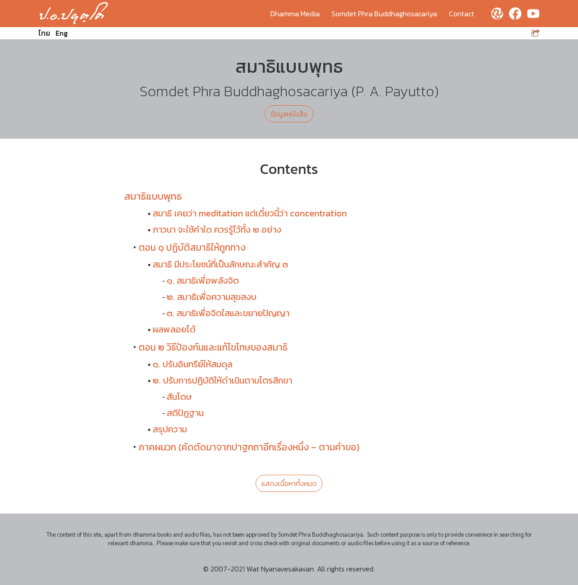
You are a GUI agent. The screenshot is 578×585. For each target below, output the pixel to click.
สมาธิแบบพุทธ (153, 196)
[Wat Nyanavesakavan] (73, 13)
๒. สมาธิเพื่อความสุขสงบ (211, 297)
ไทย (44, 33)
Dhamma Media (295, 13)
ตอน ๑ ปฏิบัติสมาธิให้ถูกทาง (192, 247)
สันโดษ (179, 396)
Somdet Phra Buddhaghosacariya (384, 13)
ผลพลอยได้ (174, 329)
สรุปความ (170, 429)
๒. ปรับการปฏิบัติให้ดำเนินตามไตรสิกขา (222, 380)
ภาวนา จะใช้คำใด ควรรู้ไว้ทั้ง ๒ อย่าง (217, 229)
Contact (461, 13)
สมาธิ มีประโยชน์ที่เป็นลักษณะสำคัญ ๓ (220, 264)
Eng (62, 33)
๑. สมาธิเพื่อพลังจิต (203, 280)
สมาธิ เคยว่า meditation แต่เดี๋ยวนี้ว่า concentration (250, 213)
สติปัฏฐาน (185, 413)
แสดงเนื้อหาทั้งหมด (289, 483)
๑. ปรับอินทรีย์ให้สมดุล (193, 364)
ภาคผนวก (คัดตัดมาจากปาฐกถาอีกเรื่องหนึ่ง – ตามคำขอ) (249, 447)
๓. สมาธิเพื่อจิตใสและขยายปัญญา (228, 313)
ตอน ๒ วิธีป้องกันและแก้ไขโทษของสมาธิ (213, 347)
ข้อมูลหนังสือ (289, 113)
